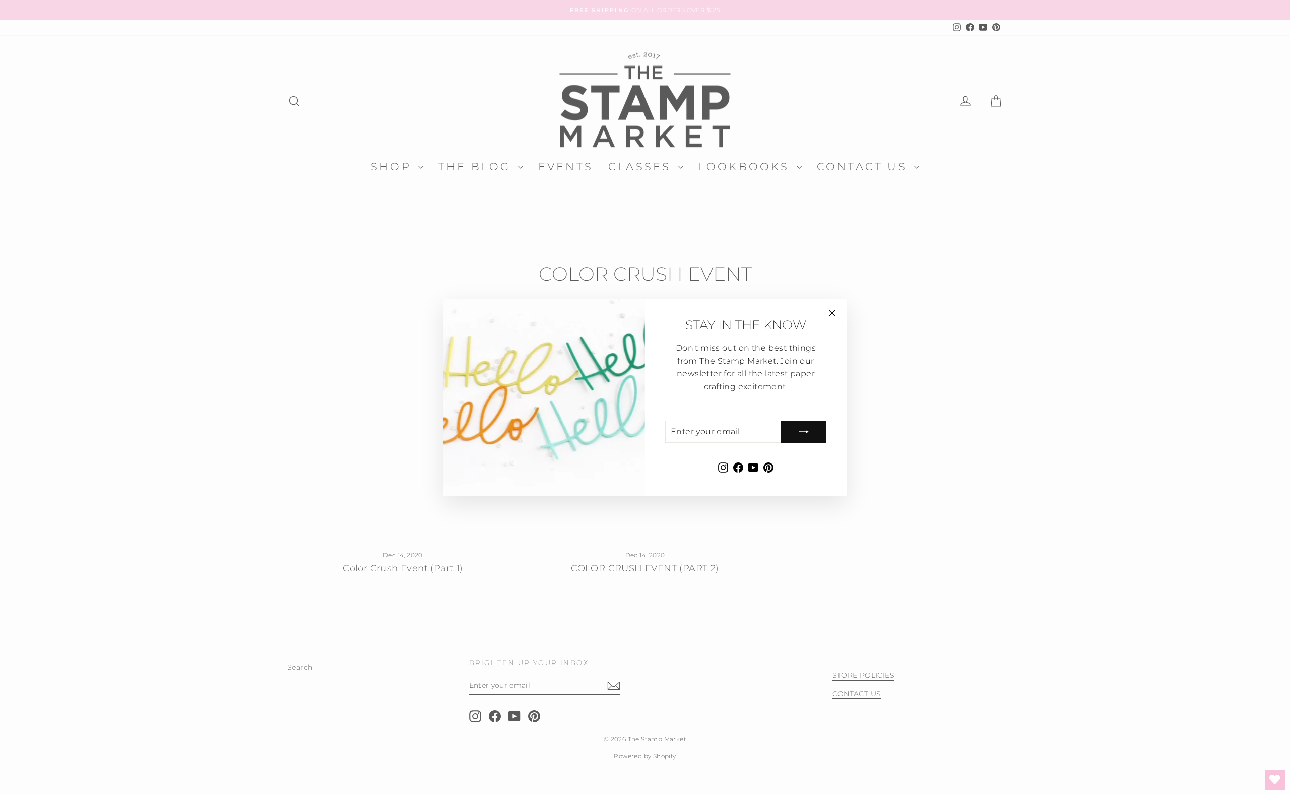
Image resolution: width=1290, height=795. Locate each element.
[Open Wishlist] (1275, 780)
